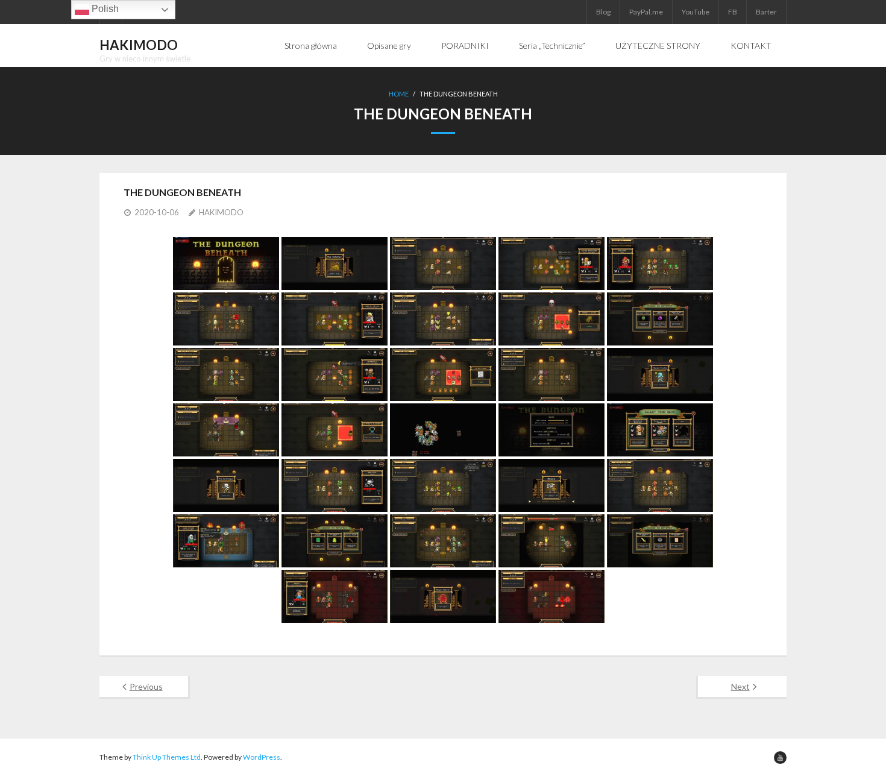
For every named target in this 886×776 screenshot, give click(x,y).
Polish (104, 9)
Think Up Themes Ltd (167, 757)
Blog (603, 11)
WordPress (261, 757)
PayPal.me (646, 11)
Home (399, 94)
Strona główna (310, 45)
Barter (766, 11)
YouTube (695, 11)
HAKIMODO (221, 212)
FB (732, 11)
